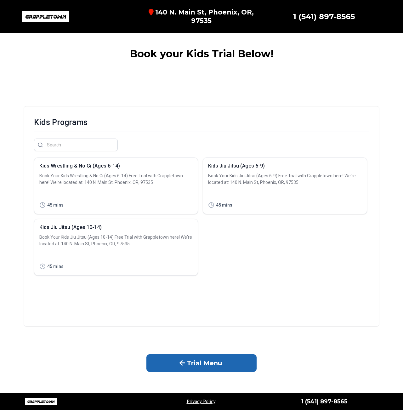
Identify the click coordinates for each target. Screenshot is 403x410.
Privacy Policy (201, 401)
